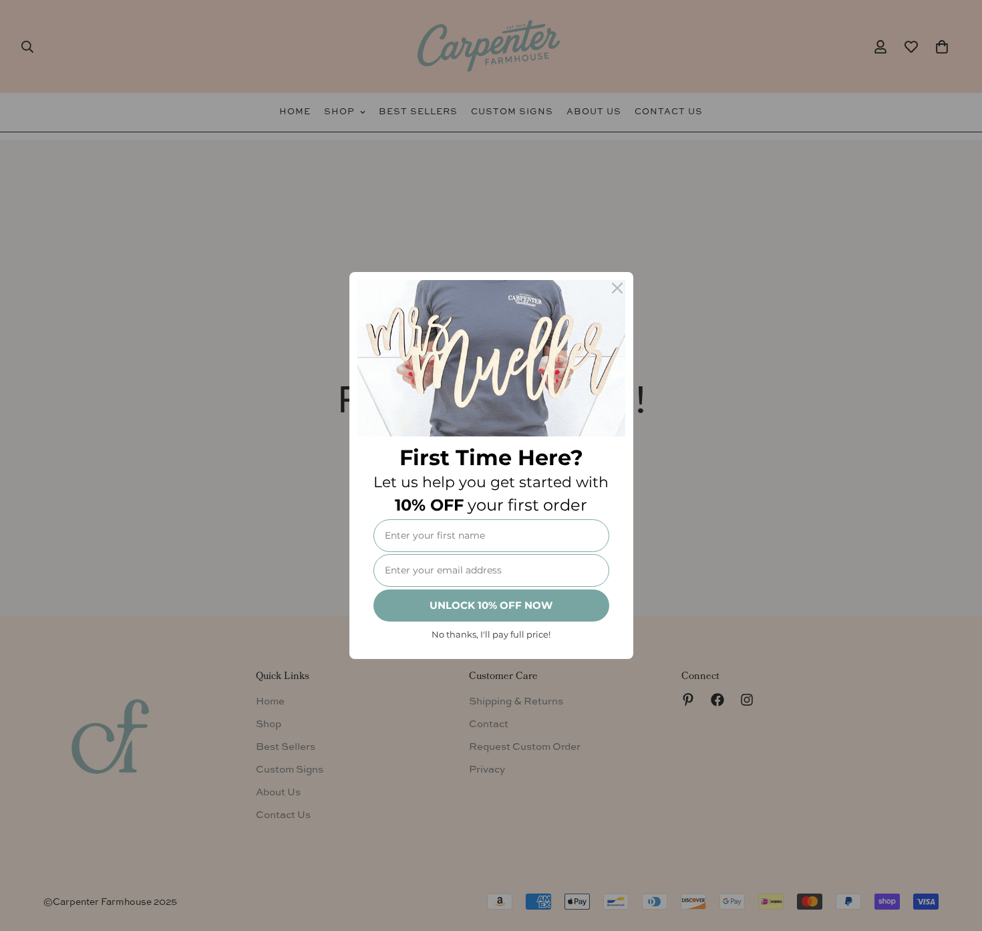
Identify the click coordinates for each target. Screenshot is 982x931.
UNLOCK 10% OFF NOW (491, 605)
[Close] (617, 288)
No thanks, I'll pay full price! (491, 634)
